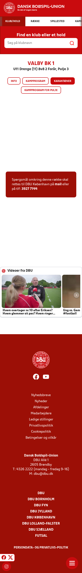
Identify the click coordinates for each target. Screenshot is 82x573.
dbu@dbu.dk (43, 474)
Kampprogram (35, 81)
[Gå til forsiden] (32, 7)
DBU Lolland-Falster (41, 523)
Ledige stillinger (41, 419)
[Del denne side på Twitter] (10, 558)
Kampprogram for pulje (41, 90)
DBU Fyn (41, 505)
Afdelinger (41, 407)
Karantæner (62, 81)
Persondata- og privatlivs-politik (41, 547)
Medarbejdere (41, 413)
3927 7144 (29, 189)
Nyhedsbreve (41, 395)
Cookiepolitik (41, 431)
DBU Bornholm (41, 499)
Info (14, 81)
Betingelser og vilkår (41, 437)
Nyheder (41, 401)
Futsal (41, 535)
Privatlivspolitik (41, 425)
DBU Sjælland (41, 529)
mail (58, 184)
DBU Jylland (41, 511)
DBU (41, 493)
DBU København (41, 517)
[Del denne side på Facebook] (4, 558)
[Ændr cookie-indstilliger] (6, 566)
